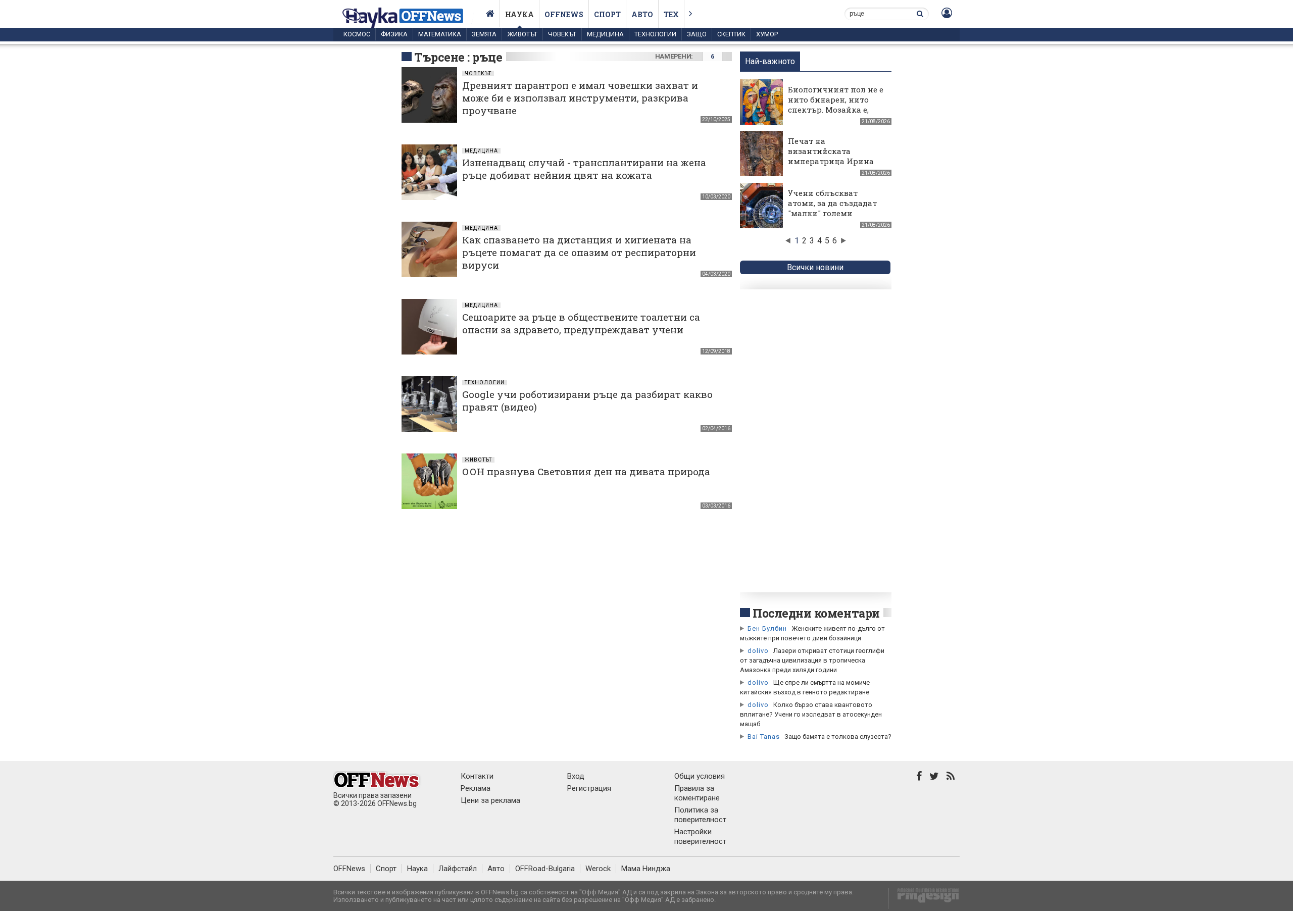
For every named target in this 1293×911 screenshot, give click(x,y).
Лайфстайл (457, 868)
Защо (697, 34)
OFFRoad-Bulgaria (545, 868)
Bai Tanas (764, 736)
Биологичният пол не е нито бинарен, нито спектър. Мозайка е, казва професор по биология (835, 109)
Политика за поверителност (700, 814)
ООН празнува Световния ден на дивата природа (586, 471)
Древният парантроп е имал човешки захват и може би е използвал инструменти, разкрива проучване (580, 98)
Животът (522, 34)
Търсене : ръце (458, 57)
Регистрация (589, 788)
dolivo (758, 650)
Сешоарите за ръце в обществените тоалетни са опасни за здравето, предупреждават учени (581, 323)
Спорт (607, 14)
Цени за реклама (490, 800)
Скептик (731, 34)
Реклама (475, 788)
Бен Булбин (767, 628)
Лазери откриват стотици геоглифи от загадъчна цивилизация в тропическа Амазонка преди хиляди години (812, 660)
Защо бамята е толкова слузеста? (837, 736)
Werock (598, 868)
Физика (394, 34)
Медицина (605, 34)
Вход (575, 776)
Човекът (562, 34)
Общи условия (699, 776)
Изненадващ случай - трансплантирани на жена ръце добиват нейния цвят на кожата (584, 168)
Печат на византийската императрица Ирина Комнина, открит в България (831, 161)
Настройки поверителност (700, 836)
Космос (356, 34)
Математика (439, 34)
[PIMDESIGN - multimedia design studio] (924, 898)
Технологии (655, 34)
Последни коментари (816, 613)
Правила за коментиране (697, 793)
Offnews (563, 14)
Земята (484, 34)
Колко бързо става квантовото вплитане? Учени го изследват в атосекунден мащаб (811, 714)
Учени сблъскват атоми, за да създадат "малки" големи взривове (832, 208)
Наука (519, 14)
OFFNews (349, 868)
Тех (671, 14)
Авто (642, 14)
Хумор (767, 34)
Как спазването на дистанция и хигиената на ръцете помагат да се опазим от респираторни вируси (579, 252)
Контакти (477, 776)
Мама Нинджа (645, 868)
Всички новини (815, 267)
